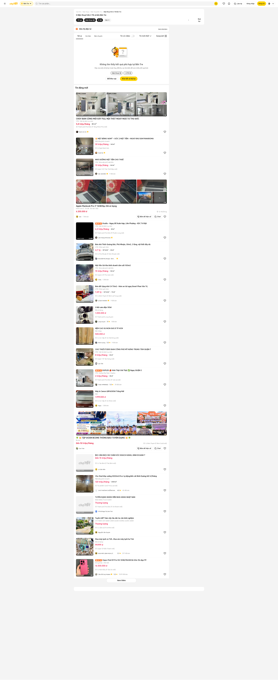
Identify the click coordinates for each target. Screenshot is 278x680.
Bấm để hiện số (145, 217)
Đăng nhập (250, 4)
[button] (5, 3)
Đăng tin (262, 4)
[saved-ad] (224, 3)
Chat (159, 217)
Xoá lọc (199, 20)
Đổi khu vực (111, 79)
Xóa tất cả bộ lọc (129, 79)
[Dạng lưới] (166, 36)
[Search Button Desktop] (216, 3)
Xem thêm (121, 580)
